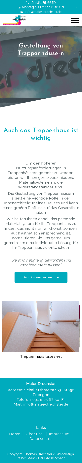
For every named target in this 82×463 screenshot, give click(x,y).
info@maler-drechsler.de (43, 12)
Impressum (59, 434)
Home (14, 434)
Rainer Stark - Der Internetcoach (41, 458)
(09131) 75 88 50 (43, 2)
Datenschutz (41, 438)
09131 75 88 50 (46, 399)
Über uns (35, 434)
